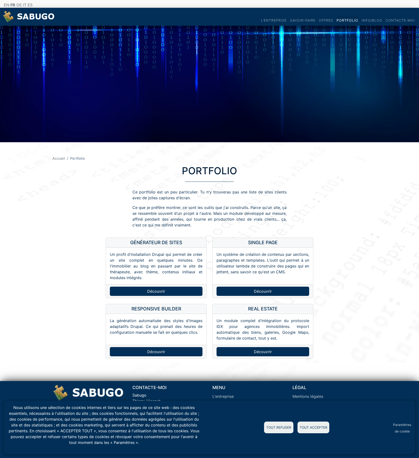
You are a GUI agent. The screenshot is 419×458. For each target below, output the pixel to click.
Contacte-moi (400, 20)
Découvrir (156, 291)
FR (12, 4)
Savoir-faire (302, 20)
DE (19, 4)
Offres (326, 20)
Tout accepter (313, 427)
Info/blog (372, 20)
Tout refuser (278, 427)
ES (30, 4)
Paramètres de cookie (402, 428)
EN (6, 4)
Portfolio (347, 20)
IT (24, 4)
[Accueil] (29, 17)
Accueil (58, 158)
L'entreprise (274, 20)
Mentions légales (307, 396)
